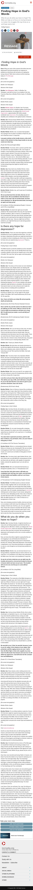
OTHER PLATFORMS (8, 873)
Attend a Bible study (16, 827)
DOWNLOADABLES (8, 877)
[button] (2, 30)
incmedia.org (10, 3)
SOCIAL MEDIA (6, 870)
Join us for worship (16, 829)
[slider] (6, 47)
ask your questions (16, 824)
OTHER (4, 880)
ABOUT (4, 867)
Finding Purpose (5, 27)
